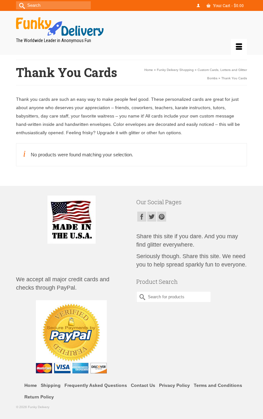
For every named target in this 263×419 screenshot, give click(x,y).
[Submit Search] (21, 5)
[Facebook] (141, 217)
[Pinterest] (161, 217)
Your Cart (228, 5)
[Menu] (239, 47)
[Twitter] (151, 217)
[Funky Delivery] (131, 26)
